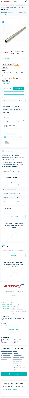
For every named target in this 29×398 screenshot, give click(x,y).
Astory (10, 12)
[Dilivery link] (23, 120)
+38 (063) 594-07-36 (6, 308)
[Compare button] (24, 58)
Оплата (15, 351)
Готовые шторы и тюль (6, 351)
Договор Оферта (17, 355)
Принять (14, 392)
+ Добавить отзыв (14, 216)
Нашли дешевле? (6, 83)
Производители (17, 365)
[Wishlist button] (21, 58)
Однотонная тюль (5, 355)
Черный (5, 67)
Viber (17, 342)
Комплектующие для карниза (19, 5)
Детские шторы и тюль (6, 353)
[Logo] (7, 1)
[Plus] (10, 88)
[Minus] (5, 88)
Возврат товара (17, 361)
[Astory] (6, 52)
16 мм (4, 78)
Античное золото (8, 64)
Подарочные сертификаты (19, 367)
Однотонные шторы (6, 357)
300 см (22, 72)
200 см (11, 72)
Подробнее (14, 389)
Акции (14, 369)
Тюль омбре (4, 359)
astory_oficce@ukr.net (6, 325)
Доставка (15, 353)
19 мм (10, 78)
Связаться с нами (17, 359)
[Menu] (1, 1)
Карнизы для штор (8, 5)
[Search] (23, 1)
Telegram (18, 339)
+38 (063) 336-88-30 (6, 306)
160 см (5, 72)
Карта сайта (16, 363)
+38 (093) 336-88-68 (6, 304)
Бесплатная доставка (15, 141)
